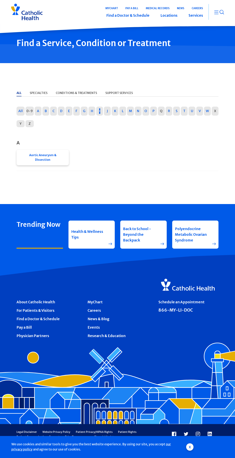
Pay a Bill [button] (131, 8)
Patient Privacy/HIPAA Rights (94, 432)
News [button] (180, 8)
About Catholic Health (36, 302)
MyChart (95, 302)
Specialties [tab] (39, 93)
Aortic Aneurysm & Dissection (42, 157)
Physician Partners (33, 336)
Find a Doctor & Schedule (38, 319)
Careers (94, 310)
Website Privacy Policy (56, 432)
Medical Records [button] (158, 8)
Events (94, 327)
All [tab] (19, 93)
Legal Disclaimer (27, 432)
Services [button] (196, 15)
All (20, 111)
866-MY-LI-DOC (175, 310)
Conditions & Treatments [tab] (76, 93)
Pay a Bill (24, 327)
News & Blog (98, 319)
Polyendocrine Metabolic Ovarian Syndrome (191, 234)
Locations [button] (169, 15)
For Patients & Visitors (36, 310)
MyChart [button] (111, 8)
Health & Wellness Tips (87, 234)
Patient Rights (127, 432)
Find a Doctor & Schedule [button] (127, 15)
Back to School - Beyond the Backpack (137, 234)
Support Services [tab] (119, 93)
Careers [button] (197, 8)
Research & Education (107, 336)
